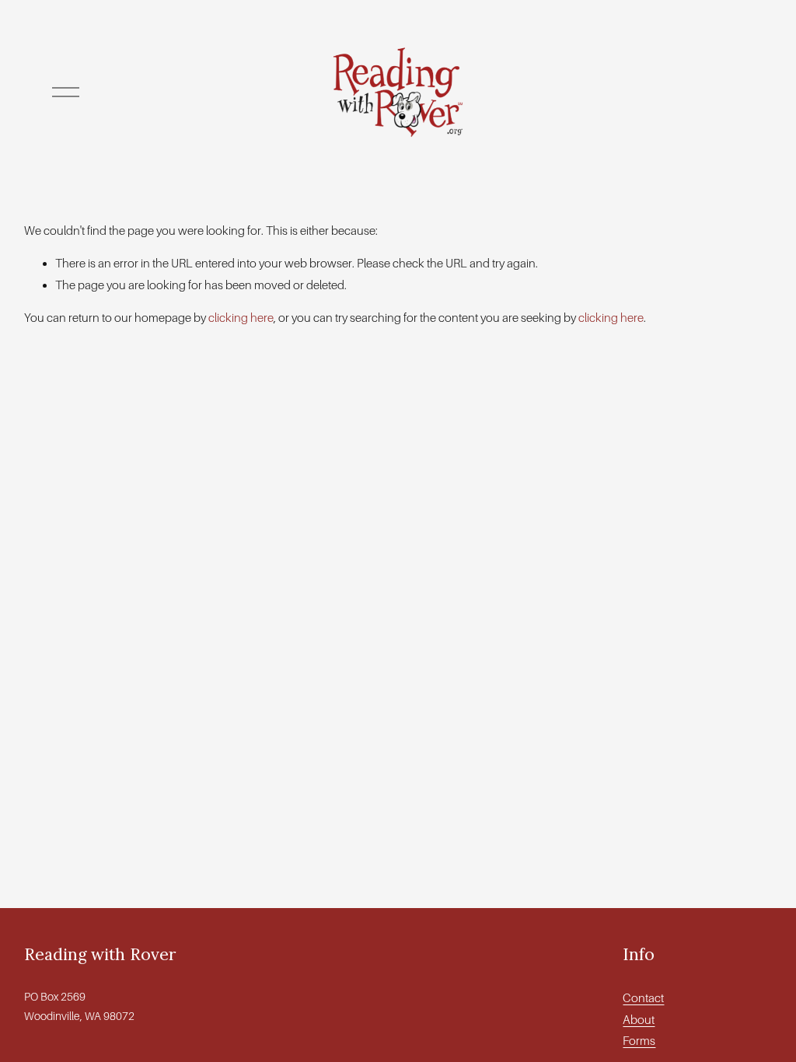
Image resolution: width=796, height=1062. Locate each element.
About (639, 1019)
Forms (639, 1040)
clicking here (241, 317)
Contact (643, 997)
